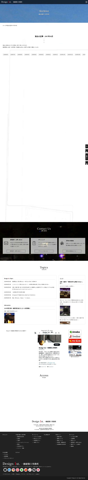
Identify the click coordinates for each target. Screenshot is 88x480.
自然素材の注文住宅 (61, 444)
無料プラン (86, 157)
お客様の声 (47, 434)
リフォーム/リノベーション (23, 442)
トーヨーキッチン (7, 474)
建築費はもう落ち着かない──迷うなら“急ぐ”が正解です (24, 281)
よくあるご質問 (74, 436)
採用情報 (6, 456)
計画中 (18, 438)
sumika (37, 474)
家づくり (59, 434)
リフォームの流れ (37, 436)
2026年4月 (34, 54)
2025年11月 (70, 54)
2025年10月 (77, 54)
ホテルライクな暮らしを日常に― (67, 286)
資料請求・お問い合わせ (16, 251)
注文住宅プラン (20, 446)
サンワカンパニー (31, 474)
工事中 (18, 440)
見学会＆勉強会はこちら (72, 251)
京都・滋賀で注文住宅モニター (11, 311)
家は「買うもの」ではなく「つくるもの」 (21, 297)
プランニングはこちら (44, 251)
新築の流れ (59, 436)
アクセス (6, 454)
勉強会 (72, 446)
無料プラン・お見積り (75, 444)
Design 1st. (12, 242)
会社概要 (6, 452)
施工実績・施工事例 (21, 434)
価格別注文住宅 (20, 436)
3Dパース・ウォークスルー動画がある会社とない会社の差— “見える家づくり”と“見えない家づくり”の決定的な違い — (71, 302)
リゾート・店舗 (20, 448)
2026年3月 (41, 54)
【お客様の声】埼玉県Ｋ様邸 (18, 292)
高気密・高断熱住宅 (61, 442)
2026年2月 (48, 54)
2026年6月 (20, 54)
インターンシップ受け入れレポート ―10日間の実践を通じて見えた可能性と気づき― (30, 284)
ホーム (4, 25)
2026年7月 (13, 54)
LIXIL (13, 474)
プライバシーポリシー (9, 458)
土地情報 (73, 438)
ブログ (18, 452)
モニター (6, 434)
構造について (60, 440)
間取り (18, 444)
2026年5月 (27, 54)
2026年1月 (55, 54)
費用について (60, 438)
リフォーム (35, 434)
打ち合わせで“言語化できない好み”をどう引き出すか (23, 295)
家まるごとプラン (37, 438)
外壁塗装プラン (37, 440)
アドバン (23, 474)
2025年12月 (62, 54)
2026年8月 (6, 54)
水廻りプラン (36, 442)
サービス (72, 434)
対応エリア (73, 440)
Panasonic (18, 474)
